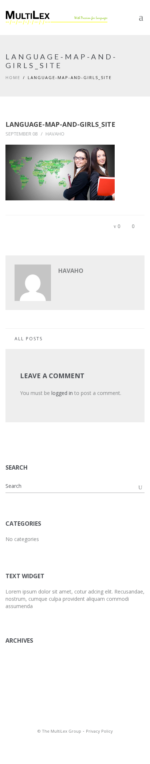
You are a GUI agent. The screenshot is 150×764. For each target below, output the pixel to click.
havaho (55, 133)
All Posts (29, 339)
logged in (62, 392)
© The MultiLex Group (59, 731)
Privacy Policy (99, 731)
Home (12, 77)
